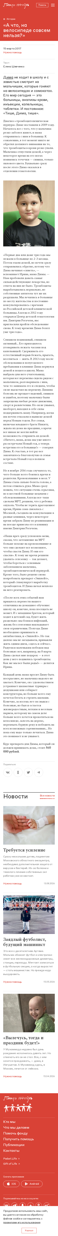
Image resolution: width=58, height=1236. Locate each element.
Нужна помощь (12, 883)
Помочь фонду (15, 1133)
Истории (11, 19)
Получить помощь (18, 1139)
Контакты (11, 1151)
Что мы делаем (16, 1127)
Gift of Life (10, 1164)
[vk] (7, 772)
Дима (8, 77)
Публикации (13, 1145)
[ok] (18, 772)
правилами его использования (21, 1222)
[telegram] (38, 772)
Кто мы (9, 1122)
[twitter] (28, 772)
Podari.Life (10, 1159)
